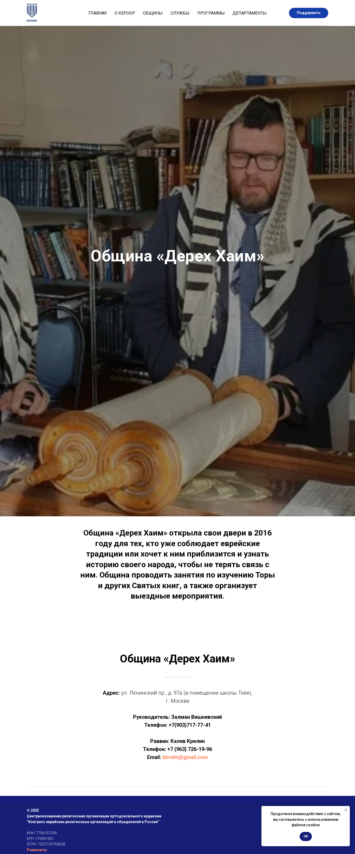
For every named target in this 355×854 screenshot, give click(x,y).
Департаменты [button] (250, 13)
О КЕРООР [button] (125, 13)
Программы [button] (211, 13)
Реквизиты (37, 850)
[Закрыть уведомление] (346, 809)
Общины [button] (153, 13)
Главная (97, 13)
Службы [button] (179, 13)
